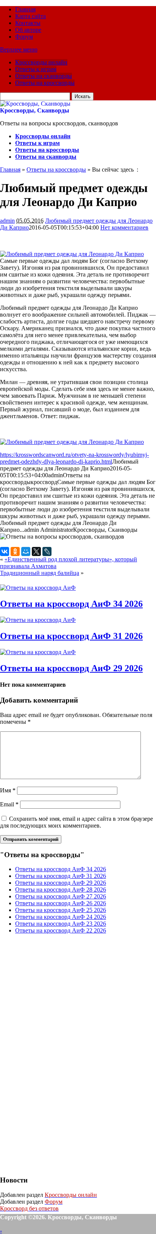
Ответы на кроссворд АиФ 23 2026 (60, 923)
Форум (24, 36)
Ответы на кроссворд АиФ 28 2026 (60, 889)
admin (7, 220)
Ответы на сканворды (43, 76)
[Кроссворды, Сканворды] (35, 103)
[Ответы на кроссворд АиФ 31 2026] (38, 620)
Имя (8, 790)
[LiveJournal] (46, 551)
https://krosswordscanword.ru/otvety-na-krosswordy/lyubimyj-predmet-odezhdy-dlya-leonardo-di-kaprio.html (74, 458)
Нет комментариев (124, 227)
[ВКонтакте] (4, 551)
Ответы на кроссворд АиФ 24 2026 (60, 917)
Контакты (28, 23)
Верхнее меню (18, 49)
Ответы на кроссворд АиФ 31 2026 (71, 636)
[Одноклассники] (15, 551)
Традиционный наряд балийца (39, 573)
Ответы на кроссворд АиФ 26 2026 (60, 903)
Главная (25, 9)
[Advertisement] (57, 1053)
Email (9, 804)
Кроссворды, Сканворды (34, 110)
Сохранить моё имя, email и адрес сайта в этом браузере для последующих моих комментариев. (76, 822)
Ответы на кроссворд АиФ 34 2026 (71, 604)
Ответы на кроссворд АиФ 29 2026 (71, 668)
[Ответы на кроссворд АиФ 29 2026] (38, 652)
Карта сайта (30, 16)
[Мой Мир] (25, 551)
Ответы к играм (35, 69)
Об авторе (28, 30)
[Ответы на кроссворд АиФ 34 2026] (38, 587)
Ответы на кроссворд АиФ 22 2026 (60, 930)
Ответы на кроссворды (45, 83)
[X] (36, 551)
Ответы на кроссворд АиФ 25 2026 (60, 910)
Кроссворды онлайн (41, 62)
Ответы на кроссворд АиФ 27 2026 (60, 896)
